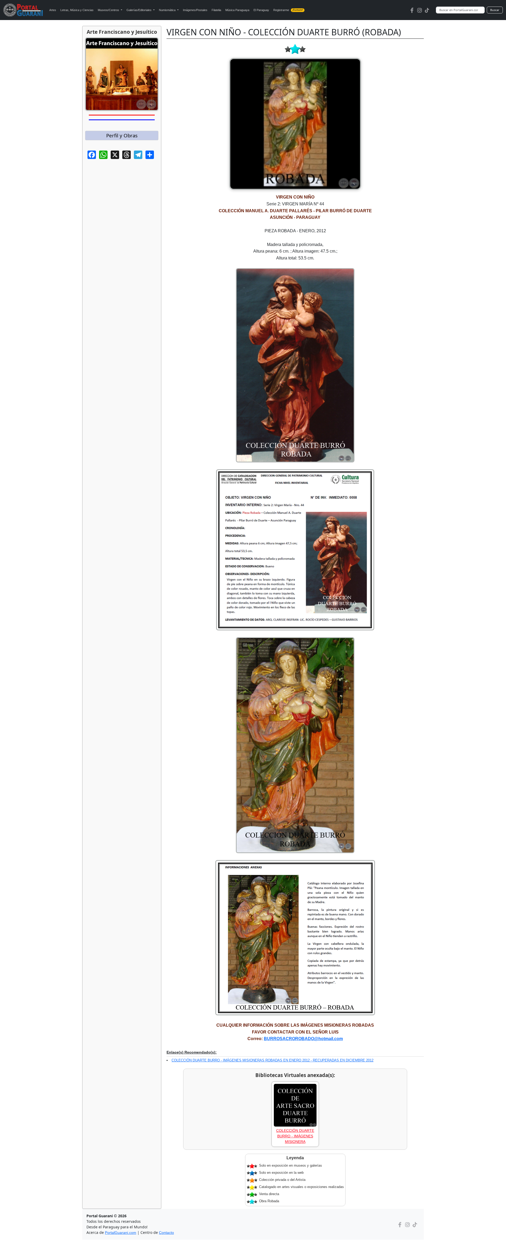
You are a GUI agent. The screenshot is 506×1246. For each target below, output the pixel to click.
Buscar (494, 10)
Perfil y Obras (122, 135)
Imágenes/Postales (195, 10)
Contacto (166, 1232)
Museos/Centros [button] (109, 10)
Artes (52, 10)
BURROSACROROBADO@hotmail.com (303, 1038)
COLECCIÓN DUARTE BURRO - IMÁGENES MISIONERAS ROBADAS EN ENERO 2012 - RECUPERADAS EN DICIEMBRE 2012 (272, 1060)
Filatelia (216, 10)
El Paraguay (261, 10)
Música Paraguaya (237, 10)
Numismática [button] (167, 10)
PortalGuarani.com (120, 1232)
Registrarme (288, 10)
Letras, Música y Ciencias (77, 10)
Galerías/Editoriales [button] (139, 10)
